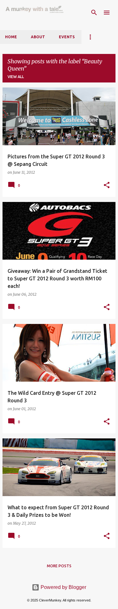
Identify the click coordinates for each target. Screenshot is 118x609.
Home (11, 37)
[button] (106, 185)
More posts (59, 566)
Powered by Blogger (62, 587)
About (38, 37)
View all (16, 77)
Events (67, 37)
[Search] (94, 12)
